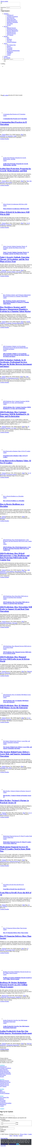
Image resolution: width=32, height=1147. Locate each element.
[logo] (10, 6)
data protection (18, 571)
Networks (14, 623)
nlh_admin (5, 95)
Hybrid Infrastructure (5, 1072)
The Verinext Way (4, 1097)
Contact (21, 1135)
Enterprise (8, 719)
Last (17, 1124)
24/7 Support (3, 1086)
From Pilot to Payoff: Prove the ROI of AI (13, 884)
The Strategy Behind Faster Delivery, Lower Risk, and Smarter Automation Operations (16, 741)
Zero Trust (18, 271)
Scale (15, 136)
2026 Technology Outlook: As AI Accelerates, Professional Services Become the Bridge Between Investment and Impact (15, 348)
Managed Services (4, 1080)
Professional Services (13, 378)
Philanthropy (3, 1104)
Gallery (5, 115)
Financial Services (4, 861)
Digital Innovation (4, 1071)
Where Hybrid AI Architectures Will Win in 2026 (15, 204)
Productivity (3, 1045)
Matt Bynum (5, 995)
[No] (19, 1144)
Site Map (15, 1135)
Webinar (5, 906)
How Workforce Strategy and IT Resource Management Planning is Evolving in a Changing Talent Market (17, 295)
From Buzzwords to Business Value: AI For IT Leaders (16, 451)
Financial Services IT (15, 861)
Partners (2, 1099)
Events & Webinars (4, 1093)
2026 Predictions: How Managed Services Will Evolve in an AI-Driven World (14, 659)
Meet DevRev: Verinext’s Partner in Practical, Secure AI (17, 791)
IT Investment (8, 950)
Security (2, 1076)
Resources (2, 1092)
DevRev (5, 814)
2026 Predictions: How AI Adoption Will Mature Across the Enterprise (14, 706)
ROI (1, 906)
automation (2, 136)
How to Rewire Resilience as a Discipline (13, 496)
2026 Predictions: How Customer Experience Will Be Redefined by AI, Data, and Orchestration (16, 402)
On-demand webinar (11, 474)
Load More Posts (4, 1050)
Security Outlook (11, 271)
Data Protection (4, 1069)
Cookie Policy (12, 1144)
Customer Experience (5, 428)
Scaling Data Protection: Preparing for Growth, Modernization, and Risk (14, 158)
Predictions (7, 673)
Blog (22, 134)
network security (11, 997)
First (17, 1122)
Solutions (2, 1065)
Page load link (4, 1138)
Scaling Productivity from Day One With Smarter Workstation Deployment (15, 1021)
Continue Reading (4, 138)
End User (29, 1043)
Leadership (2, 1101)
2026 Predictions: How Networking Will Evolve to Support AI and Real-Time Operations (15, 596)
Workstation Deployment (13, 1045)
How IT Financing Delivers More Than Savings (15, 928)
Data (28, 181)
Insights (2, 1089)
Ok (17, 1144)
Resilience (2, 518)
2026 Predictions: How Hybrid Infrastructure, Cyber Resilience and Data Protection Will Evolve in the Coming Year (17, 541)
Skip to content (4, 1)
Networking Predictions (6, 623)
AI (27, 223)
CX (12, 428)
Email (4, 1126)
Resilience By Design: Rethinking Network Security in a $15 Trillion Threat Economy (17, 972)
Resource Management (17, 323)
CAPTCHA (3, 1130)
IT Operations (9, 136)
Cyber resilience (10, 571)
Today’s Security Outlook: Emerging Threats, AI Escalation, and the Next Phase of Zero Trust (15, 247)
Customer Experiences (5, 1068)
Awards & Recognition (5, 1103)
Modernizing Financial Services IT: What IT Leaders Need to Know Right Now (15, 849)
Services (2, 1079)
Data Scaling (9, 182)
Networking (3, 1075)
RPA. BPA (8, 768)
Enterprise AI (3, 1066)
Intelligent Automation (5, 1073)
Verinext (4, 134)
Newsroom (2, 1100)
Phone (1, 1114)
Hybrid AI (8, 224)
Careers (2, 1106)
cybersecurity (3, 271)
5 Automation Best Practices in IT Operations (14, 114)
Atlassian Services (4, 1083)
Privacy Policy (23, 1134)
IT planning (9, 323)
